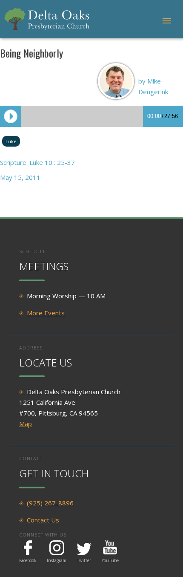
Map (25, 423)
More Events (46, 313)
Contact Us (43, 520)
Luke (11, 141)
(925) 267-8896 (50, 503)
